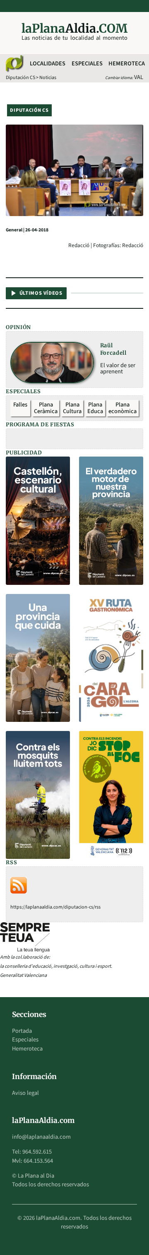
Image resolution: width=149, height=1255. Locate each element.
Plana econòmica (122, 408)
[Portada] (14, 64)
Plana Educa (95, 408)
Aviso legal (25, 1093)
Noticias (47, 77)
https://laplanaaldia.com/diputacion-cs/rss (55, 907)
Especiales (87, 63)
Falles (20, 404)
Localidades (47, 63)
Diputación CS (20, 77)
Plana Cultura (72, 408)
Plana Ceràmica (46, 408)
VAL (138, 77)
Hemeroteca (126, 63)
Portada (22, 1031)
